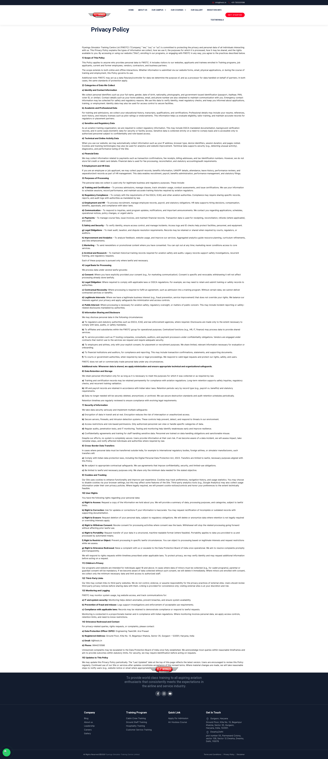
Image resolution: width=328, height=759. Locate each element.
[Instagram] (164, 693)
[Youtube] (170, 693)
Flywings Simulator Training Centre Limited (122, 754)
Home (131, 10)
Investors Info (214, 10)
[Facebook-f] (158, 693)
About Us (142, 10)
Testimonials (217, 20)
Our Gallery (197, 10)
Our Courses (177, 10)
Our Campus (157, 10)
